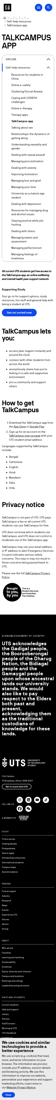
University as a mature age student (27, 195)
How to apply (8, 853)
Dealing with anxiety (23, 167)
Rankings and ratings (12, 981)
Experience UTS (9, 915)
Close (8, 1095)
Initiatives (7, 967)
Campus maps (9, 867)
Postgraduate (8, 848)
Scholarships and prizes (13, 858)
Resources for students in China (27, 76)
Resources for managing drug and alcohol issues (29, 212)
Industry (6, 896)
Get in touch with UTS (17, 786)
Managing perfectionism (26, 247)
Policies (5, 1019)
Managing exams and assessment (24, 239)
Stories (5, 919)
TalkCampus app (22, 121)
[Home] (4, 17)
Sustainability (9, 962)
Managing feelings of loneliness (24, 256)
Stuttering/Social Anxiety (27, 91)
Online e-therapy (21, 108)
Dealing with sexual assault (28, 154)
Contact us (7, 1038)
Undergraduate (9, 844)
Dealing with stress (23, 231)
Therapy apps (19, 114)
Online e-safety (20, 85)
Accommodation (10, 872)
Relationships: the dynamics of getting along (30, 135)
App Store (20, 426)
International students (13, 862)
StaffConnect (8, 1023)
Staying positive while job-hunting (27, 222)
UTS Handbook (9, 1033)
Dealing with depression (26, 203)
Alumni (5, 924)
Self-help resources (18, 67)
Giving (5, 929)
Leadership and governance (15, 985)
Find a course (8, 839)
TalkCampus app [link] (17, 25)
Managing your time (23, 187)
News (4, 905)
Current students (10, 1005)
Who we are (7, 948)
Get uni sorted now (19, 312)
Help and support (10, 1009)
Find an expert (9, 891)
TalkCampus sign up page (24, 435)
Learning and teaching (13, 957)
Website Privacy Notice (21, 1087)
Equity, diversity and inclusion (16, 971)
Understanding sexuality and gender (29, 146)
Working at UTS (9, 1028)
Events (5, 910)
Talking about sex (22, 127)
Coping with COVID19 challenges (24, 99)
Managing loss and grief (26, 180)
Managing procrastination (27, 161)
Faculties (6, 953)
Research (6, 901)
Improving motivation (24, 174)
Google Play (37, 426)
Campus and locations (13, 976)
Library (5, 1014)
